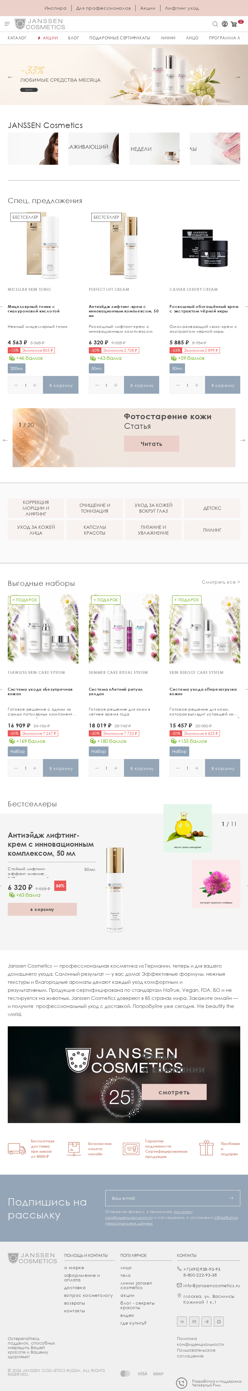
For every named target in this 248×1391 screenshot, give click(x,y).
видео (127, 1315)
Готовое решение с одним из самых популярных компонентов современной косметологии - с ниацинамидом (43, 712)
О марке (74, 1267)
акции (127, 1295)
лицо (126, 1267)
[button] (10, 77)
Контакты (74, 1310)
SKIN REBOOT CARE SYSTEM (196, 672)
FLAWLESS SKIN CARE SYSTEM (36, 672)
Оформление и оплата (82, 1277)
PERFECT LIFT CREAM (109, 289)
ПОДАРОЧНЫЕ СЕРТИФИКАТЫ (119, 37)
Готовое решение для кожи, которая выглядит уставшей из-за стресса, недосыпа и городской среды (205, 712)
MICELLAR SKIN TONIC (29, 289)
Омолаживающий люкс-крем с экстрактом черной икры (203, 329)
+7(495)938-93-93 (201, 1269)
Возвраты (74, 1303)
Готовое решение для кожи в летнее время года (119, 711)
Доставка (75, 1287)
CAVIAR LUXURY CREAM (194, 289)
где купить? (133, 1323)
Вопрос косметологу (88, 1295)
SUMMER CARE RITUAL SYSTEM (119, 672)
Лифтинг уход (182, 8)
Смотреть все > (221, 582)
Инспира (56, 8)
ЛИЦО (192, 37)
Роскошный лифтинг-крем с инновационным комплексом (121, 329)
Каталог (17, 37)
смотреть (174, 1091)
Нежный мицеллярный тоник (38, 326)
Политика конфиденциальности (200, 1341)
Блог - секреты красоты (137, 1305)
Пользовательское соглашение (196, 1352)
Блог (73, 37)
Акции (148, 8)
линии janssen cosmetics (136, 1285)
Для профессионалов (103, 8)
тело (125, 1275)
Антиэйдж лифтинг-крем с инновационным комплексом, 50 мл (51, 844)
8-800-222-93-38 (200, 1275)
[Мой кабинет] (225, 24)
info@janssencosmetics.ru (211, 1285)
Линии (168, 37)
